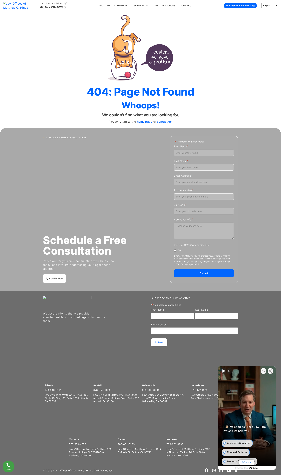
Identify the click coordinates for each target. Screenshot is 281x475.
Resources (168, 5)
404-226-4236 (53, 7)
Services (139, 5)
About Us (104, 5)
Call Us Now (56, 278)
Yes (179, 250)
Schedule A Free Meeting (242, 5)
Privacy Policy (104, 470)
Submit (204, 273)
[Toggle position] (263, 371)
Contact (187, 5)
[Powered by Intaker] (254, 468)
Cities (154, 5)
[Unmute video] (223, 371)
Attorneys (120, 5)
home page (145, 121)
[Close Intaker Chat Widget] (270, 371)
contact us (164, 121)
